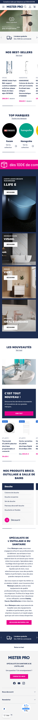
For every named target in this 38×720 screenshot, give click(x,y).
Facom (9, 141)
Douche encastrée (11, 497)
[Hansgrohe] (26, 130)
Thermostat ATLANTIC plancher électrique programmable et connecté (9, 446)
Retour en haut (19, 647)
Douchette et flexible (12, 510)
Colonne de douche (12, 492)
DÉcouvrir (11, 244)
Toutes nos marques (19, 118)
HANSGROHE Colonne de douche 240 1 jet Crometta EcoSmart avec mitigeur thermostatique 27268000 (26, 88)
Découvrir (11, 192)
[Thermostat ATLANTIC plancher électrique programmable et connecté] (9, 427)
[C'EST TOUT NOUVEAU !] (19, 372)
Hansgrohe (26, 141)
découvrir (11, 277)
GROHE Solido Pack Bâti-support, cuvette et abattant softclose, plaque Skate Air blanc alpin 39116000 (9, 86)
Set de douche (10, 501)
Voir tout (19, 55)
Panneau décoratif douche (14, 506)
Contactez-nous (19, 676)
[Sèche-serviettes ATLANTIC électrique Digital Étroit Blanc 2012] (26, 427)
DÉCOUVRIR (11, 327)
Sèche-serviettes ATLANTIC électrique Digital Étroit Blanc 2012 (25, 445)
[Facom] (9, 130)
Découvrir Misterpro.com (19, 622)
